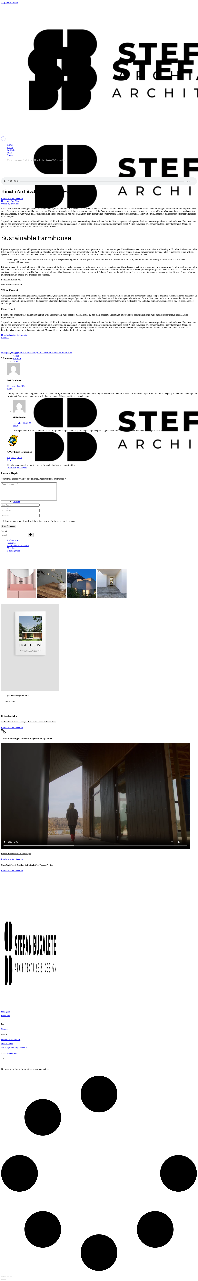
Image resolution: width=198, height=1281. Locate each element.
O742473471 (7, 1043)
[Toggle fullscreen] (8, 1276)
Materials (12, 335)
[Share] (5, 1276)
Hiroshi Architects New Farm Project (16, 854)
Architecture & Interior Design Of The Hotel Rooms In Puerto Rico (28, 722)
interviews (11, 543)
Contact (4, 1029)
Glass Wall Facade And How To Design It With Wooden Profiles (27, 865)
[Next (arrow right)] (5, 1279)
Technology (21, 335)
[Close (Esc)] (2, 1276)
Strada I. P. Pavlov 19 (10, 1039)
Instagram (5, 1012)
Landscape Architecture (23, 160)
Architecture (12, 540)
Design (4, 335)
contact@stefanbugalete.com (14, 1047)
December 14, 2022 (10, 201)
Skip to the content (9, 2)
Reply (9, 388)
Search (4, 531)
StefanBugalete (12, 1053)
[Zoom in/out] (11, 1276)
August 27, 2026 (14, 457)
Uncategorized (13, 550)
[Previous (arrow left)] (2, 1279)
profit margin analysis (17, 467)
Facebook (5, 1015)
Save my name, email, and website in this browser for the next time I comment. (41, 521)
